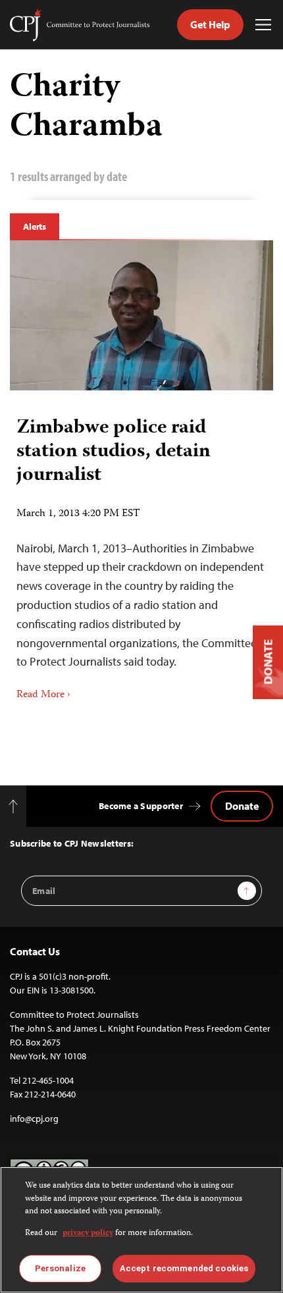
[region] (141, 1230)
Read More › (43, 695)
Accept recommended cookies (184, 1268)
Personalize (60, 1268)
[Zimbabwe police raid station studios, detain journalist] (141, 315)
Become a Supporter (141, 806)
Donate (242, 805)
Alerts (34, 226)
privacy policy (88, 1233)
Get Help (210, 24)
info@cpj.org (34, 1118)
